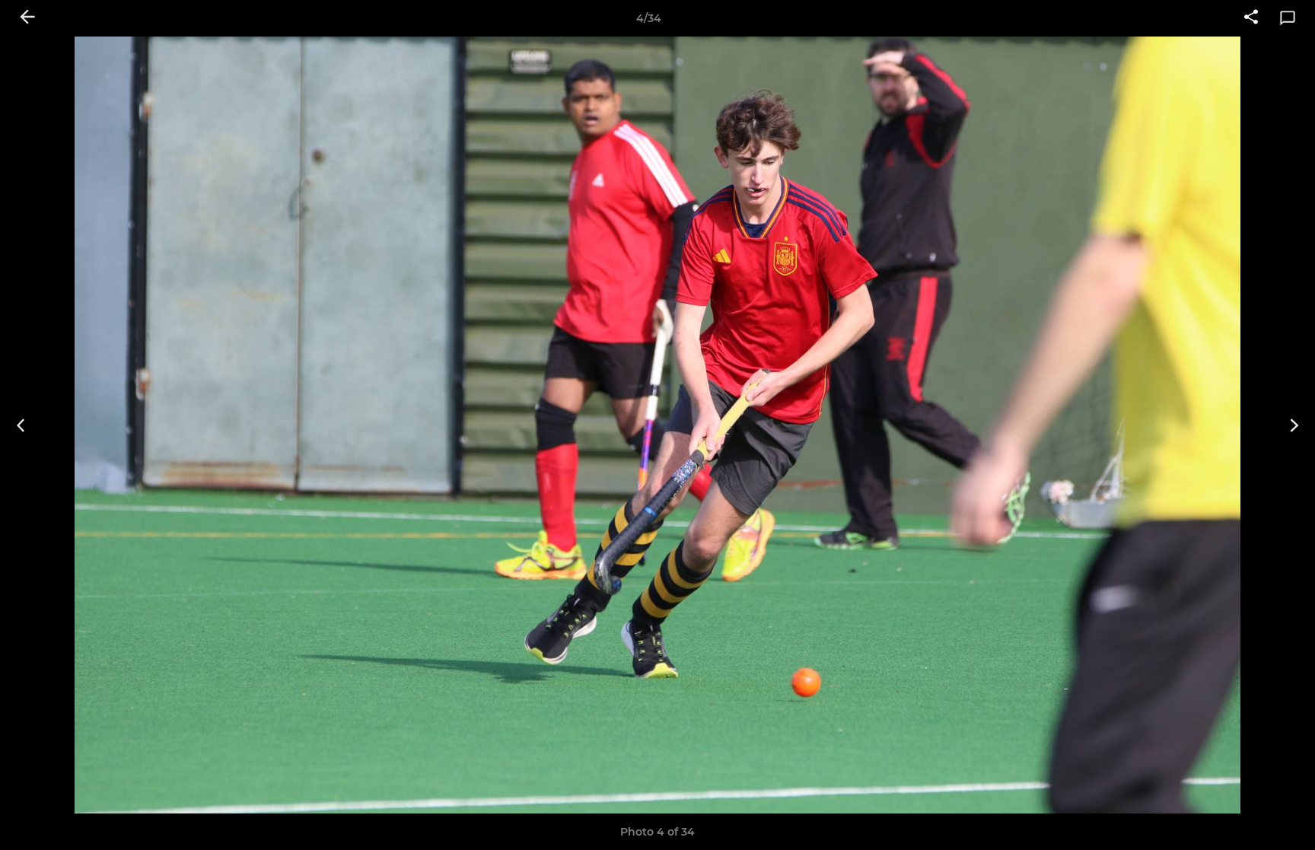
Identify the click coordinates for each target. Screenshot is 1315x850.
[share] (1251, 18)
